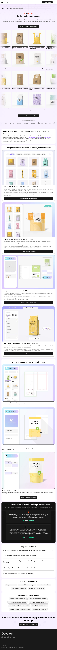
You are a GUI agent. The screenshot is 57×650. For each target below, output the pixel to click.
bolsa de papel (47, 137)
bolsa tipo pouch (32, 137)
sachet (39, 137)
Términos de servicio (18, 647)
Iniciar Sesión (47, 2)
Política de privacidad (7, 647)
